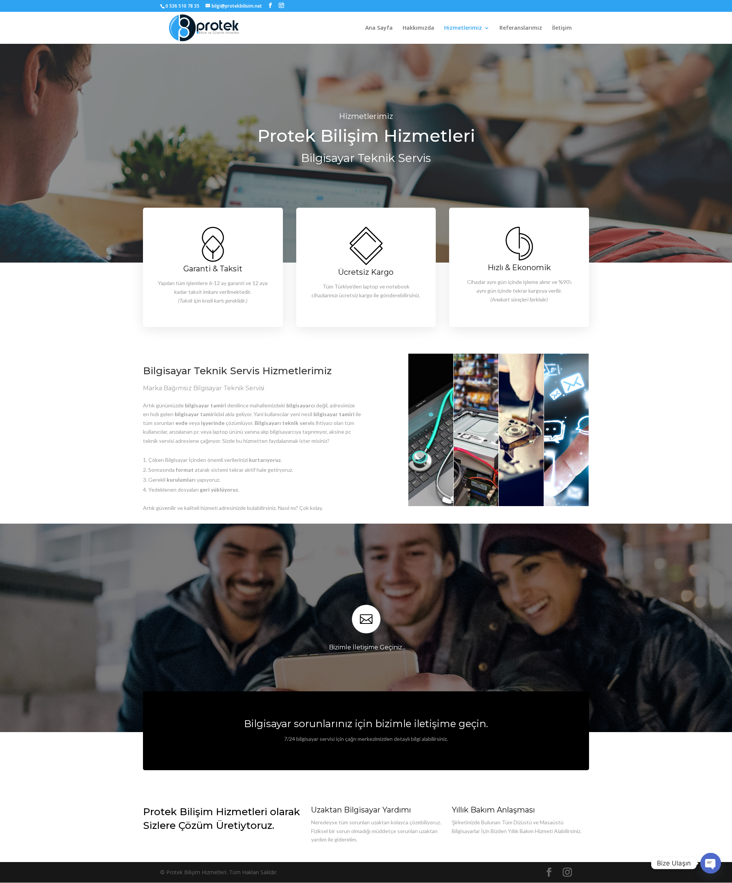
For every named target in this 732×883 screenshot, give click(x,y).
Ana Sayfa (379, 28)
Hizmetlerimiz (463, 28)
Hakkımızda (418, 28)
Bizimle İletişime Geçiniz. (366, 647)
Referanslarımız (520, 28)
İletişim (562, 28)
